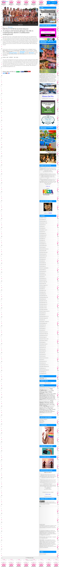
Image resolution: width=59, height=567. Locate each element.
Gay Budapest (42, 243)
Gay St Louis (42, 345)
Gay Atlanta (42, 228)
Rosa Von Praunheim (13, 52)
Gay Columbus (42, 255)
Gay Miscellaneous (43, 297)
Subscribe (47, 35)
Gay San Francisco (43, 338)
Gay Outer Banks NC (43, 316)
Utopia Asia (41, 422)
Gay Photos (42, 326)
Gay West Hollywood (43, 366)
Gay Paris (42, 319)
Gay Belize (42, 238)
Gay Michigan (42, 293)
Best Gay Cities (30, 557)
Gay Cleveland (42, 254)
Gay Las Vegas (42, 281)
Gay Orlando (42, 312)
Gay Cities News (43, 252)
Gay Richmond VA (43, 335)
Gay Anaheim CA (48, 387)
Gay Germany (42, 271)
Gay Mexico (42, 290)
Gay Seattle (42, 342)
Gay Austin (42, 231)
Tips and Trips (42, 421)
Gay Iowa (41, 276)
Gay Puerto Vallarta (43, 333)
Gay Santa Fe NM (43, 340)
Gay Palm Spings (43, 318)
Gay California (42, 245)
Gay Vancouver (42, 361)
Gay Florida (42, 266)
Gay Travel (42, 356)
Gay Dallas (42, 259)
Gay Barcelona (42, 235)
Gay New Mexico (43, 302)
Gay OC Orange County (44, 311)
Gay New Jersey (43, 300)
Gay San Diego (42, 337)
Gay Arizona (42, 224)
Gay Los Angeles (43, 285)
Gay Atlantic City (43, 229)
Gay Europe (42, 264)
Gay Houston (42, 274)
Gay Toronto (42, 354)
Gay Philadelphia (43, 323)
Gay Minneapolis (43, 295)
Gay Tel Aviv (42, 347)
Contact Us (54, 2)
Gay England (42, 262)
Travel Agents (42, 371)
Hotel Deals (42, 368)
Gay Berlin (11, 27)
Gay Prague (42, 328)
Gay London (42, 283)
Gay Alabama (42, 219)
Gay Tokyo (42, 352)
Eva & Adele (22, 52)
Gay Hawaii (42, 273)
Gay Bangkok (42, 233)
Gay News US (42, 307)
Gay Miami (42, 292)
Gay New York (48, 404)
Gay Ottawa (42, 314)
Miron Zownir (31, 52)
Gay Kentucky (42, 278)
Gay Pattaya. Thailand (44, 321)
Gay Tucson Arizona (43, 357)
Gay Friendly (42, 269)
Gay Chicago (42, 250)
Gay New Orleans (43, 304)
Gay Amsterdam (43, 221)
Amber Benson (22, 51)
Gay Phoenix (53, 405)
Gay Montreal (42, 299)
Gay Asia (41, 226)
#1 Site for (48, 213)
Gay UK (41, 359)
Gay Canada (42, 247)
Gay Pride (42, 330)
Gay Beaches (42, 236)
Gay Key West (42, 280)
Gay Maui (42, 288)
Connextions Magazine (43, 419)
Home (49, 2)
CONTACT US (42, 217)
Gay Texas (42, 349)
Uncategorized (42, 373)
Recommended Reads (48, 412)
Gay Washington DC (43, 364)
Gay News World (43, 309)
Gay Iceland (42, 420)
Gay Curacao (42, 257)
